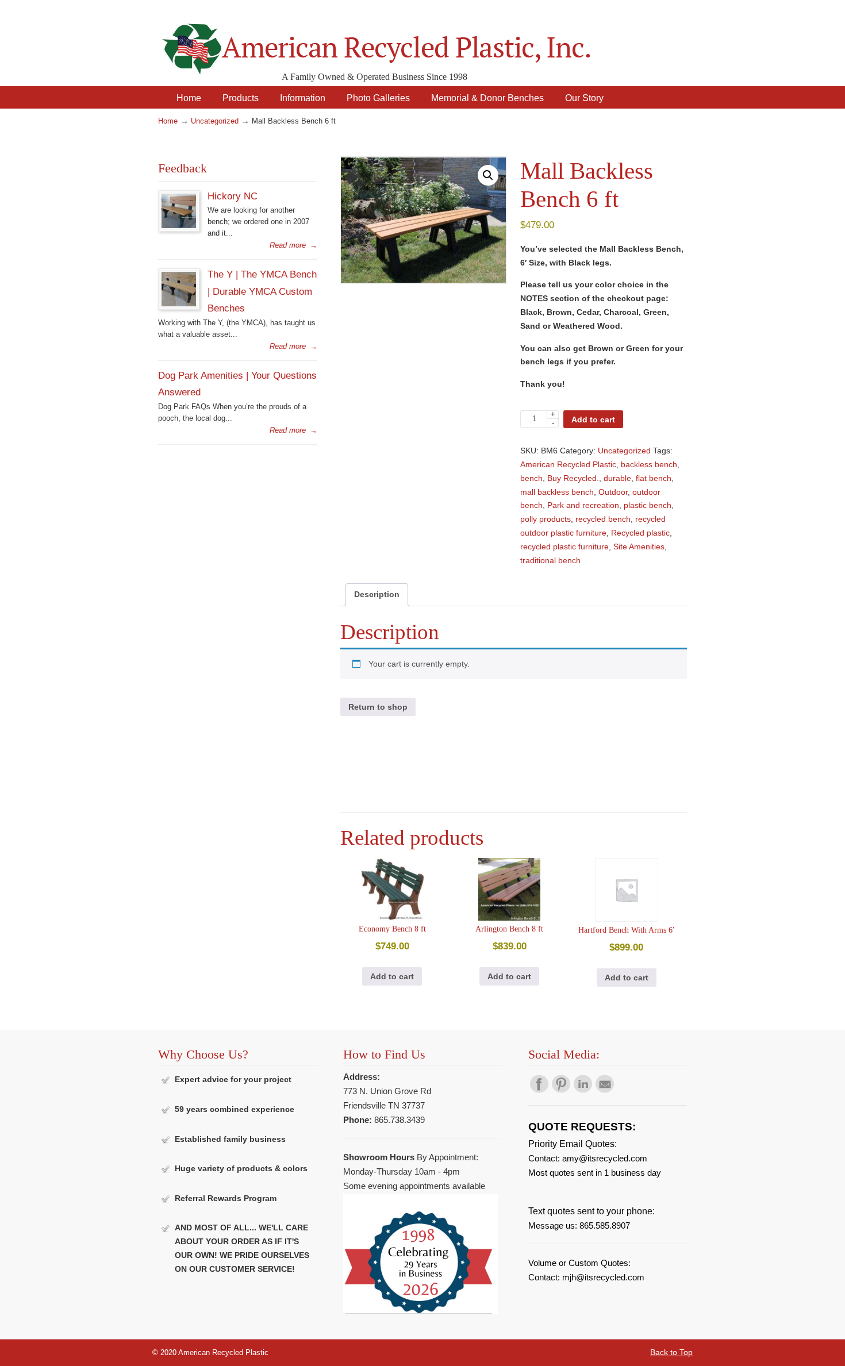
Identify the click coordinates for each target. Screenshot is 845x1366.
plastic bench (647, 505)
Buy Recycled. (573, 478)
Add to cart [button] (392, 976)
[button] (488, 175)
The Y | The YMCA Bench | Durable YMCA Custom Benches (262, 291)
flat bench (653, 478)
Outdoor (613, 492)
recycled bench (603, 519)
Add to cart (593, 419)
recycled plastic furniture (564, 546)
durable (617, 478)
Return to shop (378, 706)
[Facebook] (539, 1090)
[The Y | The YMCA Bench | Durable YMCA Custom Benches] (179, 303)
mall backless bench (557, 492)
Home (168, 121)
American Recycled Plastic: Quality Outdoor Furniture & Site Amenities (405, 39)
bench (531, 478)
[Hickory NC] (179, 225)
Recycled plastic (640, 532)
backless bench (649, 464)
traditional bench (550, 560)
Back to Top (671, 1352)
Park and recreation (583, 505)
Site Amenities (639, 546)
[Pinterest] (561, 1090)
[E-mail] (605, 1090)
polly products (545, 519)
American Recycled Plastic (568, 464)
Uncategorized (215, 121)
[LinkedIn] (583, 1090)
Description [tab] (377, 594)
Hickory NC (233, 196)
